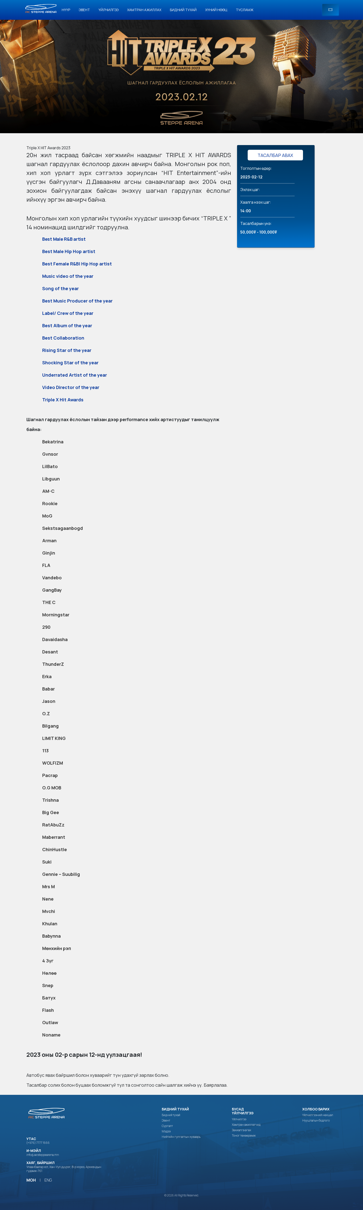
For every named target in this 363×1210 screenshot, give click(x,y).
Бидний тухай (183, 9)
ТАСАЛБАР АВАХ (275, 155)
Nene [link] (48, 899)
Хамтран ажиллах (144, 9)
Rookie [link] (50, 503)
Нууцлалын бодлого (316, 1120)
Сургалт (167, 1125)
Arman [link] (49, 540)
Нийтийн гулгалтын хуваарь (181, 1136)
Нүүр (66, 9)
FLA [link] (46, 565)
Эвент (84, 9)
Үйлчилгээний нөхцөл (317, 1115)
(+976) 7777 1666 (38, 1143)
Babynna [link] (51, 936)
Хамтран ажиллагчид (246, 1124)
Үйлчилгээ (109, 9)
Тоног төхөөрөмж (244, 1135)
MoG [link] (47, 516)
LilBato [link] (50, 466)
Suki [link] (47, 862)
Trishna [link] (50, 800)
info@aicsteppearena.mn (42, 1155)
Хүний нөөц (216, 9)
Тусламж (245, 9)
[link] (198, 155)
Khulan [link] (49, 924)
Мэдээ (166, 1131)
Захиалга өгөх (241, 1130)
